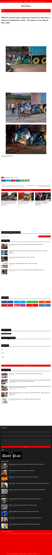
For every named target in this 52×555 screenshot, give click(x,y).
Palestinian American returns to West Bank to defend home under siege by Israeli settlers (8, 203)
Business (49, 533)
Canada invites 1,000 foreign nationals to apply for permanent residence (23, 263)
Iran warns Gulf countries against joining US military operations (22, 257)
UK (4, 1)
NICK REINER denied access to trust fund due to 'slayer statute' (25, 202)
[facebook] (7, 302)
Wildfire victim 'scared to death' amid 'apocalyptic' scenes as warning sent (23, 477)
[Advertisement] (26, 36)
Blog (42, 1)
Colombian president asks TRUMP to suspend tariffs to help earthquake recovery (25, 498)
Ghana (39, 1)
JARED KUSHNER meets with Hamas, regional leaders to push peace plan (23, 511)
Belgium (11, 1)
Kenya (35, 1)
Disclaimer (30, 553)
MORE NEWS (7, 177)
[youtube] (32, 305)
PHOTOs (5, 14)
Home (2, 14)
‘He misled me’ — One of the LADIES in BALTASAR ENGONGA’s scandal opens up (26, 373)
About (11, 553)
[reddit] (45, 302)
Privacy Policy (15, 553)
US (1, 1)
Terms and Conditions (23, 553)
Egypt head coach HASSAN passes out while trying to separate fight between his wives (26, 244)
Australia (16, 1)
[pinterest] (7, 305)
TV (45, 1)
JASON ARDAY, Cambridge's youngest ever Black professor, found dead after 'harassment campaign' (29, 483)
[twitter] (20, 302)
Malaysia (21, 1)
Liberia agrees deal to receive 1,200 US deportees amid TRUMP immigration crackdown (26, 270)
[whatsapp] (32, 302)
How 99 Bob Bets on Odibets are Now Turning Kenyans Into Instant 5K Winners (25, 399)
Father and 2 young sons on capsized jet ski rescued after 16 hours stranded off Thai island (27, 489)
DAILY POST (10, 531)
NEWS (12, 177)
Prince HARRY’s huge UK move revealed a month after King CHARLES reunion (25, 517)
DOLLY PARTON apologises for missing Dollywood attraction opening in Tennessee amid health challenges (28, 251)
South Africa (26, 1)
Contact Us (35, 553)
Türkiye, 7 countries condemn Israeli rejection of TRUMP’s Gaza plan (23, 505)
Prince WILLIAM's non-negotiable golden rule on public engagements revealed (24, 524)
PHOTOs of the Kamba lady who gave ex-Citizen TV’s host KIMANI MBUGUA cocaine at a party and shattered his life (29, 393)
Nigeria (31, 1)
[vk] (45, 305)
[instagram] (20, 305)
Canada (7, 1)
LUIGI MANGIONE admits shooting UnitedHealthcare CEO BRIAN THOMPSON (42, 203)
